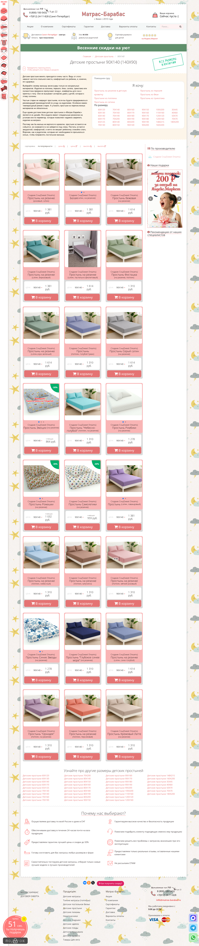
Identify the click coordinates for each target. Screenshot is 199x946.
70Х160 (116, 112)
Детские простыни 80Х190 (77, 793)
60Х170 (101, 118)
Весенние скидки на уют (103, 47)
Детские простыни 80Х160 (77, 784)
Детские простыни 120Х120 (119, 797)
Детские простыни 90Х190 (119, 784)
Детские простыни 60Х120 (36, 775)
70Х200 (116, 118)
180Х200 (175, 121)
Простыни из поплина (105, 98)
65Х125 (101, 121)
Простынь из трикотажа (152, 98)
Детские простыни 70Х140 (36, 793)
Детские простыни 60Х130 (36, 778)
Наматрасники (70, 916)
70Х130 (101, 124)
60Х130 (101, 112)
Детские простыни (72, 908)
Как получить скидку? (111, 883)
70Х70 (175, 118)
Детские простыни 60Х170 (36, 784)
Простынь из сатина (104, 102)
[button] (81, 192)
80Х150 (116, 124)
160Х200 (160, 124)
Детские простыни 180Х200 (161, 793)
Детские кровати (71, 935)
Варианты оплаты (128, 26)
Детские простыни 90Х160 (119, 775)
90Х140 (130, 124)
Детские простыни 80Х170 (77, 787)
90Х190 (145, 121)
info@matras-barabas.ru (168, 900)
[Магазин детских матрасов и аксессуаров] (103, 14)
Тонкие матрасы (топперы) (76, 900)
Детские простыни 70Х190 (36, 800)
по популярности (45, 146)
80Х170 (130, 112)
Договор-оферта (30, 896)
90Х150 (145, 109)
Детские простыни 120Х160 (119, 800)
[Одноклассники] (89, 882)
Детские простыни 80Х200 (77, 797)
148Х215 (160, 121)
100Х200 (160, 109)
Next (179, 198)
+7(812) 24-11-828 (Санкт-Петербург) (49, 16)
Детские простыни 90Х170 (119, 778)
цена (60, 146)
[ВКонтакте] (85, 882)
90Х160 (145, 112)
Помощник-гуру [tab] (102, 78)
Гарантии (89, 26)
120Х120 (160, 115)
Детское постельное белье (76, 904)
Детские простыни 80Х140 (77, 778)
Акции (30, 26)
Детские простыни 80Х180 (77, 790)
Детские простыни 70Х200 (77, 775)
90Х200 (145, 124)
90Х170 (145, 115)
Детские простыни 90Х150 (77, 800)
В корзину (43, 220)
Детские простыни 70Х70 (159, 790)
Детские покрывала (73, 931)
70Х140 (116, 109)
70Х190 (116, 115)
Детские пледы (70, 927)
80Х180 (130, 115)
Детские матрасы (72, 896)
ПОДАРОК (15, 941)
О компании (47, 26)
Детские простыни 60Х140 (36, 781)
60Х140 (101, 115)
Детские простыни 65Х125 (36, 787)
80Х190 (130, 118)
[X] (93, 882)
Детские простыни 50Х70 (159, 787)
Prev (150, 198)
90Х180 (145, 118)
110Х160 (160, 112)
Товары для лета (71, 939)
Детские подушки (72, 920)
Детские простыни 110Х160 (119, 793)
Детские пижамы (71, 912)
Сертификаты (69, 26)
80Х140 (116, 121)
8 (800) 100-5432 (38, 12)
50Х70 (175, 115)
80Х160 (130, 109)
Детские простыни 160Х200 (161, 778)
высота (86, 146)
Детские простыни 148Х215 (161, 775)
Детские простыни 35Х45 (159, 781)
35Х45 (175, 109)
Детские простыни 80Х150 (77, 781)
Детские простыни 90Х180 (119, 781)
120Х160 (160, 118)
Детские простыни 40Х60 (159, 784)
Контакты (151, 26)
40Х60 (175, 112)
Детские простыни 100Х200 (119, 790)
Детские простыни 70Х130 (36, 790)
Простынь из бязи (149, 94)
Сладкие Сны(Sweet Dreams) (166, 156)
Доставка (105, 26)
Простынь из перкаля (151, 90)
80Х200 (130, 121)
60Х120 (101, 109)
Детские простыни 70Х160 (36, 797)
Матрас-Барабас (29, 892)
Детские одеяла (71, 924)
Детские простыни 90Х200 (119, 787)
